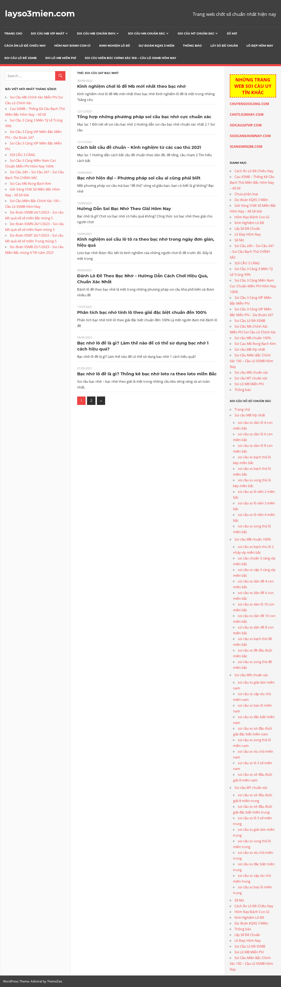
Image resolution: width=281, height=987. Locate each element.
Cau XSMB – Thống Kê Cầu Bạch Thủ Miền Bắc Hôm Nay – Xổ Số (252, 183)
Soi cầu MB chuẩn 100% (96, 33)
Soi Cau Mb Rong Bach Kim (30, 183)
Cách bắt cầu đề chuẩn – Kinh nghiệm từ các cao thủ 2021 (139, 147)
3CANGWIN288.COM (246, 146)
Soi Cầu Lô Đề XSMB (20, 58)
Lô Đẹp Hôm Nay (259, 45)
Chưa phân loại (246, 194)
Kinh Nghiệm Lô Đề (114, 45)
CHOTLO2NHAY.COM (247, 114)
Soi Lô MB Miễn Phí (60, 58)
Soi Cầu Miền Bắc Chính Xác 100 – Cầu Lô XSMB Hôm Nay (130, 58)
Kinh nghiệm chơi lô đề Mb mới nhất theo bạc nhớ (131, 86)
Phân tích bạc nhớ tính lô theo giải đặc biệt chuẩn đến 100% (142, 312)
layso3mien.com (40, 13)
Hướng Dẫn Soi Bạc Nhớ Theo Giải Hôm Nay (124, 208)
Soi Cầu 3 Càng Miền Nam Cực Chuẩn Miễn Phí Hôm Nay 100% (253, 286)
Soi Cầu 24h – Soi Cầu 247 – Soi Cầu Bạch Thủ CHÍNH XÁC (252, 252)
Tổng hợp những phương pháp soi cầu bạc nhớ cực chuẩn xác (144, 116)
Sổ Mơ (232, 33)
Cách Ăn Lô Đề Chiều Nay (25, 45)
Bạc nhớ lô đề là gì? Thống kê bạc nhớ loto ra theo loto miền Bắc (147, 373)
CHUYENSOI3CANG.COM (249, 104)
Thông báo (192, 45)
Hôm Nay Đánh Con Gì (72, 45)
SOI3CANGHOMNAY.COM (250, 136)
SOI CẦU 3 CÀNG (22, 155)
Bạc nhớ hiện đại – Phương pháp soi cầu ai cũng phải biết (139, 178)
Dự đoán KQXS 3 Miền (156, 45)
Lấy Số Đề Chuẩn (224, 45)
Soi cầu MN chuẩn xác (146, 33)
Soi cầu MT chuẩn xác (196, 33)
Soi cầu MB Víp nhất (47, 33)
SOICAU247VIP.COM (246, 125)
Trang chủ (13, 33)
